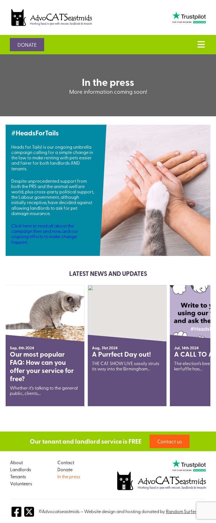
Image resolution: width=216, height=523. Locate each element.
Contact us (169, 441)
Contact (65, 462)
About (16, 462)
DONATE (27, 44)
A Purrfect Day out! (121, 354)
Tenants (18, 476)
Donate (65, 469)
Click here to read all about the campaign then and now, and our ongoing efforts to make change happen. (44, 233)
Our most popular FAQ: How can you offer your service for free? (42, 366)
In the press (68, 476)
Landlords (20, 469)
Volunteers (21, 483)
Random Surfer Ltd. (185, 511)
